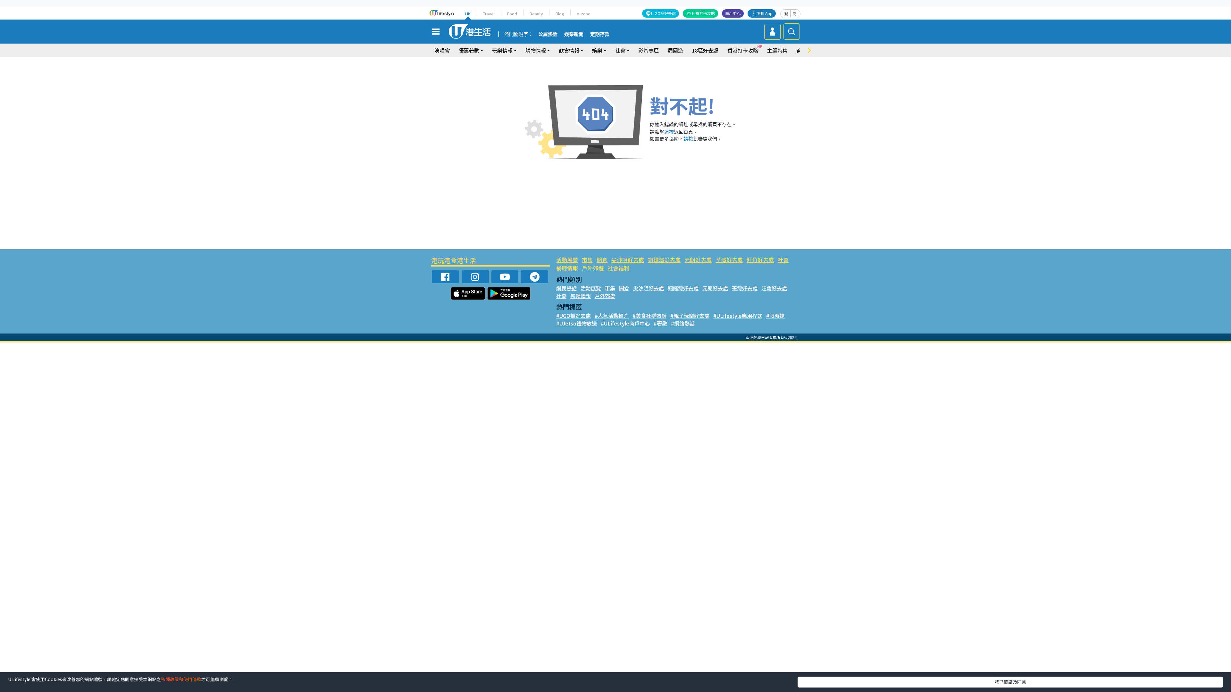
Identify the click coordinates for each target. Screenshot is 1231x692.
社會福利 (618, 268)
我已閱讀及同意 (1010, 682)
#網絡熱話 (683, 323)
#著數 (660, 323)
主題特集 (777, 50)
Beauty (536, 14)
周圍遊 (675, 50)
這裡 (669, 131)
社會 (783, 260)
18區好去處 (705, 50)
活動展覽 (567, 260)
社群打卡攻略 (703, 13)
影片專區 (648, 50)
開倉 (602, 260)
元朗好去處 (698, 260)
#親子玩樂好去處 (689, 315)
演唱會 (442, 50)
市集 (587, 260)
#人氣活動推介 (612, 315)
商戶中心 (733, 13)
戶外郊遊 (593, 268)
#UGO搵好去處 (573, 315)
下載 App (765, 13)
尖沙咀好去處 (627, 260)
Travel (489, 14)
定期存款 (599, 34)
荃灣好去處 (729, 260)
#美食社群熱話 (649, 315)
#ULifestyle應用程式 (737, 315)
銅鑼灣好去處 (664, 260)
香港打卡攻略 (742, 50)
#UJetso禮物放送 (576, 323)
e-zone (583, 14)
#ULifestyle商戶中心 (625, 323)
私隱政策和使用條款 (181, 679)
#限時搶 (775, 315)
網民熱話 (566, 288)
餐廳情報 (567, 268)
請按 (688, 138)
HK (468, 14)
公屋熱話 (547, 34)
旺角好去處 (760, 260)
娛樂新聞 (573, 34)
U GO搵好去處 (663, 13)
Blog (560, 14)
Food (512, 14)
